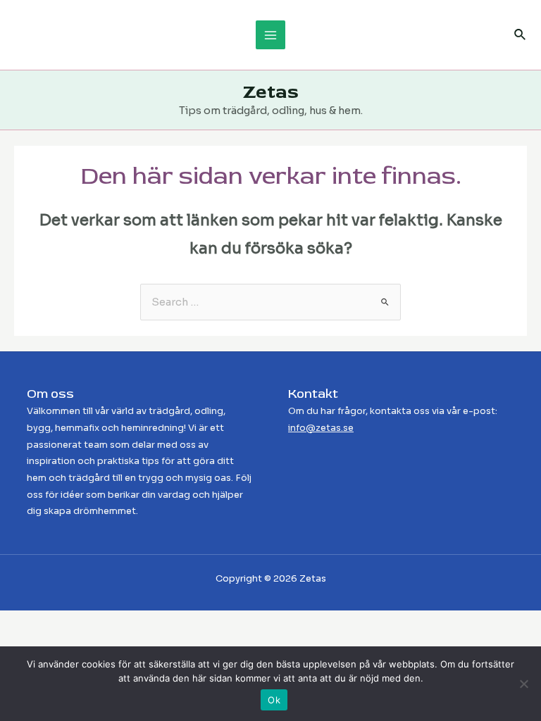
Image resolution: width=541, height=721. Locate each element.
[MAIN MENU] (270, 35)
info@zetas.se (321, 428)
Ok (274, 700)
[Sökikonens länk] (520, 35)
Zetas (271, 92)
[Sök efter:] (270, 302)
